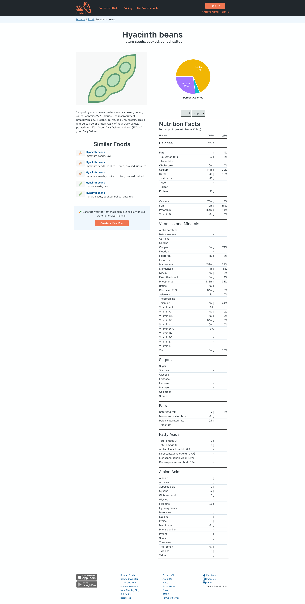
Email (209, 582)
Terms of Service (171, 598)
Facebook (211, 575)
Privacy (166, 590)
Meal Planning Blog (129, 590)
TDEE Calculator (128, 582)
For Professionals (147, 8)
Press (165, 582)
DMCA (166, 594)
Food (91, 19)
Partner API (168, 575)
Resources (125, 598)
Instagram (211, 579)
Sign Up (215, 5)
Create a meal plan (111, 223)
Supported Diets (109, 8)
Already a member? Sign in (215, 11)
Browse (80, 19)
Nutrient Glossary (129, 586)
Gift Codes (125, 594)
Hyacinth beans (152, 34)
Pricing (128, 8)
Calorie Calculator (129, 579)
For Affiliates (169, 586)
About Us (167, 579)
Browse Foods (127, 575)
